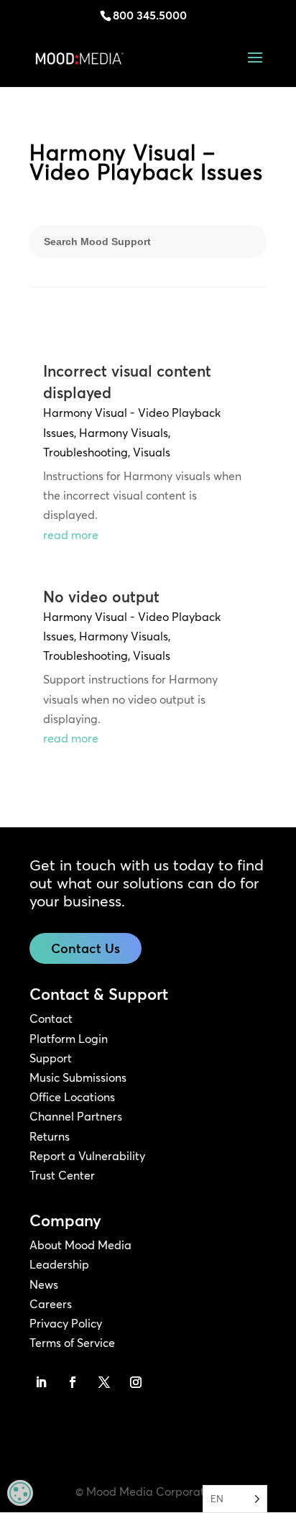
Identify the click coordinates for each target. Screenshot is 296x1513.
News (43, 1284)
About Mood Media (80, 1245)
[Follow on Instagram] (135, 1382)
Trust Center (62, 1175)
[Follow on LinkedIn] (40, 1382)
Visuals (151, 452)
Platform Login (68, 1038)
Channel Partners (75, 1116)
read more (70, 535)
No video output (101, 596)
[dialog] (20, 1493)
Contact (51, 1018)
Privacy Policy (65, 1323)
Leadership (59, 1264)
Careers (50, 1304)
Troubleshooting (85, 452)
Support (50, 1058)
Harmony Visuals (123, 433)
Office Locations (72, 1097)
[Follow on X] (104, 1382)
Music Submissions (77, 1077)
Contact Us (85, 948)
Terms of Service (72, 1342)
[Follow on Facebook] (72, 1382)
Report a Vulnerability (87, 1156)
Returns (49, 1136)
